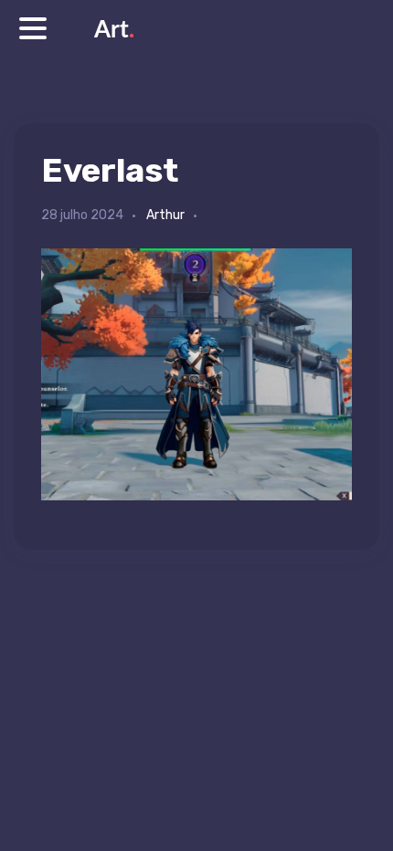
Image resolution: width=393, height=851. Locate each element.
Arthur (165, 215)
